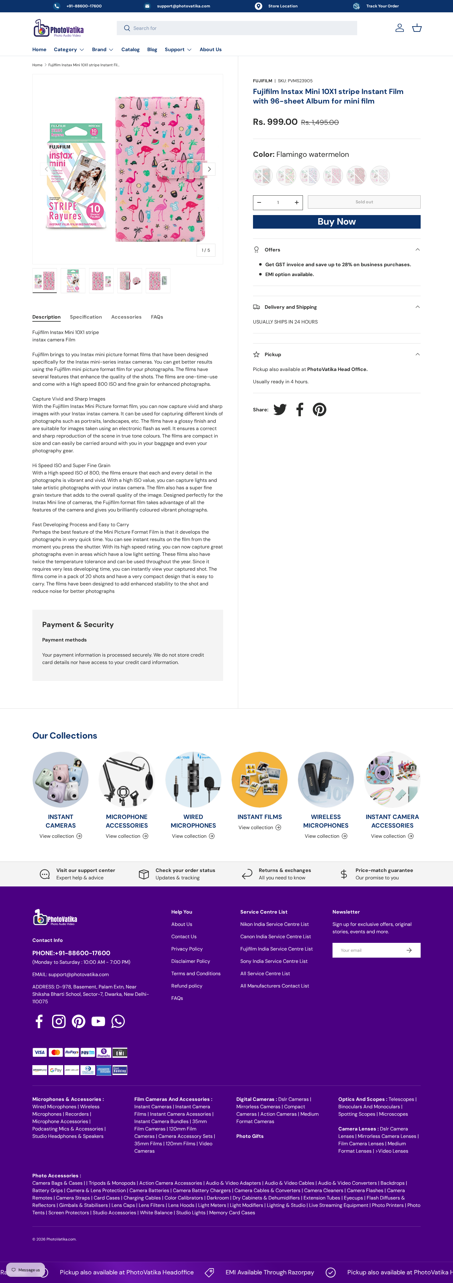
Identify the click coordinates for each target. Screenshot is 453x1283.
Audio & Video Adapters (233, 1183)
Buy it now (337, 223)
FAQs (177, 998)
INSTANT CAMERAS (61, 821)
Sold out (364, 202)
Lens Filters (152, 1205)
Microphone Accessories (60, 1121)
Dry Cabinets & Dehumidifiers (266, 1198)
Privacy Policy (187, 949)
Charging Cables (142, 1198)
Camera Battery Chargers (202, 1190)
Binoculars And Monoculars (369, 1106)
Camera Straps (73, 1198)
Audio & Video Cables (289, 1183)
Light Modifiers (246, 1205)
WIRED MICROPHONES (193, 821)
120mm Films (180, 1143)
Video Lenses (393, 1151)
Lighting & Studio (286, 1205)
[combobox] (237, 28)
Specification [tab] (86, 317)
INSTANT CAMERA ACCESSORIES (392, 821)
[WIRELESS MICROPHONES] (326, 780)
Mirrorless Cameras (258, 1106)
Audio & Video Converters (347, 1183)
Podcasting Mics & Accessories (67, 1129)
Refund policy (186, 986)
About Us (211, 49)
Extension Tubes (322, 1198)
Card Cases (107, 1198)
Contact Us (184, 936)
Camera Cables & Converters (267, 1190)
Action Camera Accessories (170, 1183)
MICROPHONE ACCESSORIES (127, 821)
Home (39, 49)
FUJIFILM (262, 80)
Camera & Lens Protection (96, 1190)
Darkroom (218, 1198)
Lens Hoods (181, 1205)
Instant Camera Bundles (161, 1121)
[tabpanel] (127, 462)
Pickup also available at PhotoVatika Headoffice (108, 1272)
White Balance (156, 1212)
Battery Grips (47, 1190)
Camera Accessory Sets (185, 1136)
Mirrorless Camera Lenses (387, 1136)
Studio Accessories (114, 1212)
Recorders (77, 1114)
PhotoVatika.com (61, 1239)
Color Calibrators (184, 1198)
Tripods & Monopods (112, 1183)
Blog (152, 49)
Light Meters (212, 1205)
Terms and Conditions (196, 973)
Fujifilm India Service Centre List (276, 949)
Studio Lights (191, 1212)
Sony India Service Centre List (274, 961)
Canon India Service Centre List (275, 936)
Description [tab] (46, 317)
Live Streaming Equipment (338, 1205)
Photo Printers (388, 1205)
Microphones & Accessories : (68, 1099)
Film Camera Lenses (361, 1143)
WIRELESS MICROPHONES (326, 821)
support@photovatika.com (78, 974)
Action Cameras (278, 1114)
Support (175, 49)
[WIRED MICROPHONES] (193, 780)
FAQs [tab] (157, 317)
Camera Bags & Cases (57, 1183)
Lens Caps (123, 1205)
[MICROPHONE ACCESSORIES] (127, 780)
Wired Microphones (54, 1106)
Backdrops (393, 1183)
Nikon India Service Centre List (274, 924)
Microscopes (393, 1114)
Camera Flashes (365, 1190)
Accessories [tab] (126, 317)
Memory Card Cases (232, 1212)
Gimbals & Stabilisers (83, 1205)
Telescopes (401, 1099)
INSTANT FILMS (260, 817)
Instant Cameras (153, 1106)
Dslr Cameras (293, 1099)
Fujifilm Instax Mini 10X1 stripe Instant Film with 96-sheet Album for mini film (85, 65)
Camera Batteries (149, 1190)
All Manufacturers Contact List (274, 986)
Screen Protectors (68, 1212)
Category (65, 49)
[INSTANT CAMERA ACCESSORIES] (392, 780)
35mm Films (148, 1143)
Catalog (130, 49)
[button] (417, 28)
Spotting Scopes (356, 1114)
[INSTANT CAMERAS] (60, 780)
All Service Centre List (265, 973)
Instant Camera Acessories (180, 1114)
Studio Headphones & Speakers (68, 1136)
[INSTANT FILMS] (260, 780)
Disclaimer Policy (190, 961)
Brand (99, 49)
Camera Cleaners (323, 1190)
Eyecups (353, 1198)
